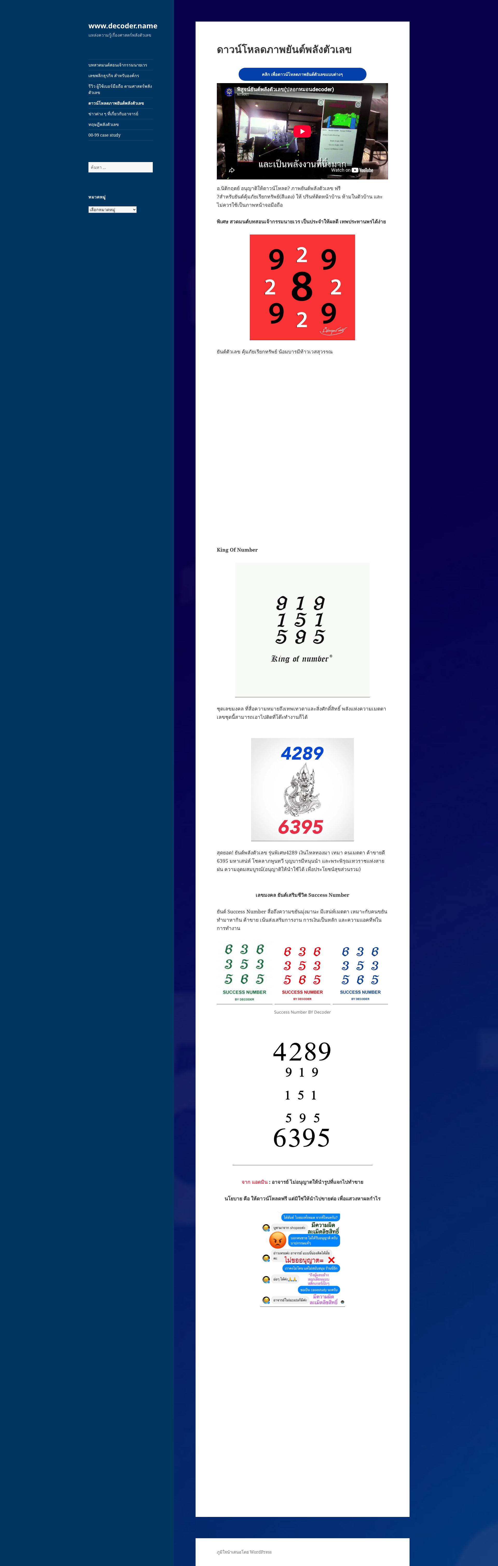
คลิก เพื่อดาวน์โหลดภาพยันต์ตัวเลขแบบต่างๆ (302, 74)
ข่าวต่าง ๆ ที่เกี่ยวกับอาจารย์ (113, 114)
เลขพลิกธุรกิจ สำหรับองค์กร (113, 75)
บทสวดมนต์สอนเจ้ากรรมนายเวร (117, 65)
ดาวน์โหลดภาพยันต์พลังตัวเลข (116, 103)
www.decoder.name (122, 25)
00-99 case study (104, 135)
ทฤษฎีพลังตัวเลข (103, 124)
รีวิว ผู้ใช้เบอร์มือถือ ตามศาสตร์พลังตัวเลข (120, 89)
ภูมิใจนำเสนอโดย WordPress (244, 1552)
